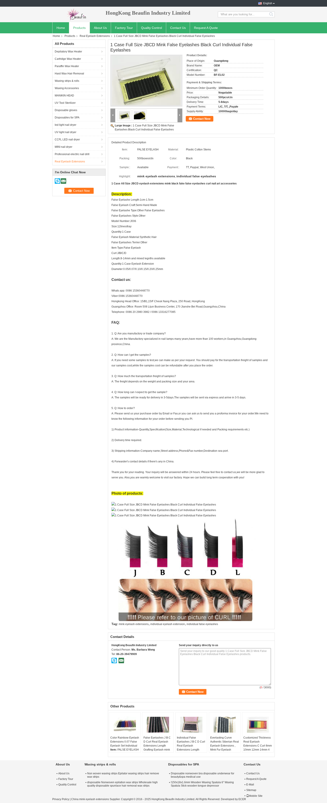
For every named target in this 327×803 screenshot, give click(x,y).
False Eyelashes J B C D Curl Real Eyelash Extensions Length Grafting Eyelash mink (157, 743)
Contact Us (178, 28)
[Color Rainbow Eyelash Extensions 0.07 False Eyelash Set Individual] (124, 724)
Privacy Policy (60, 799)
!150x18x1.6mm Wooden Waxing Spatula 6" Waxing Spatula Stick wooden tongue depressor (202, 784)
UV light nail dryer (65, 132)
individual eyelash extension (167, 624)
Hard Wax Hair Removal (69, 73)
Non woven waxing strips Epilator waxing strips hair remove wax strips (123, 775)
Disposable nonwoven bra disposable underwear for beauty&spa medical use (202, 775)
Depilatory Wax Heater (68, 51)
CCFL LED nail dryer (67, 139)
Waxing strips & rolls (67, 80)
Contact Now (201, 118)
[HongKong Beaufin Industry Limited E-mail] (121, 660)
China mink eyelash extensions (90, 799)
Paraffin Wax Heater (67, 66)
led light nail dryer (65, 124)
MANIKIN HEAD (64, 95)
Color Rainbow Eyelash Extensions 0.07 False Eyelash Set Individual (124, 741)
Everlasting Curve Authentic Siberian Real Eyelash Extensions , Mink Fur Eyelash (224, 743)
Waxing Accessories (67, 88)
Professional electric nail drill (72, 154)
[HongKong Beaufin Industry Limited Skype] (114, 660)
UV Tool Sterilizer (65, 102)
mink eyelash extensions (134, 624)
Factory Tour (124, 28)
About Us (100, 28)
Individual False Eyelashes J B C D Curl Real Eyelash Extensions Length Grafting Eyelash (191, 745)
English (267, 3)
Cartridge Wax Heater (68, 58)
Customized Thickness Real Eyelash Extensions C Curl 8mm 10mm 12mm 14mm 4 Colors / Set (257, 745)
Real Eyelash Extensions (95, 36)
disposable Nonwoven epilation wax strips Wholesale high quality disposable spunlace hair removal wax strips (122, 784)
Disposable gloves (66, 110)
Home (61, 28)
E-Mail (250, 784)
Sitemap (251, 790)
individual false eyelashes (202, 624)
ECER (242, 799)
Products (79, 28)
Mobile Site (255, 795)
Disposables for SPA (67, 117)
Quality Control (151, 28)
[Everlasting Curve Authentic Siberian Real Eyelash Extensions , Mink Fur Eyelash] (224, 724)
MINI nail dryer (63, 146)
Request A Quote (206, 28)
